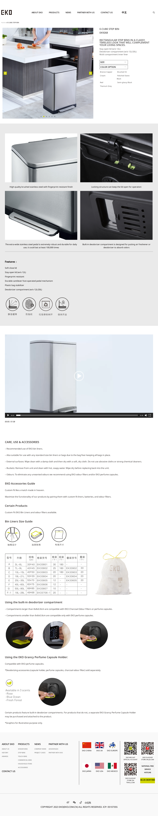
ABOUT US (5, 749)
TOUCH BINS (22, 756)
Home (3, 22)
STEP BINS (21, 753)
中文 (124, 12)
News (68, 12)
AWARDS (5, 756)
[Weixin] (74, 802)
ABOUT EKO (37, 12)
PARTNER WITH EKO (56, 753)
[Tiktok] (80, 802)
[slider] (77, 415)
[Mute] (146, 415)
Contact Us (107, 12)
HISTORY (5, 753)
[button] (5, 73)
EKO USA (99, 771)
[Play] (8, 415)
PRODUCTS (54, 12)
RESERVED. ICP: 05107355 (104, 806)
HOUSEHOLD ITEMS (25, 764)
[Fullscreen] (150, 415)
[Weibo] (68, 802)
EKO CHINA (86, 750)
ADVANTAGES (53, 749)
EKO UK (99, 750)
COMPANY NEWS (40, 749)
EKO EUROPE (112, 750)
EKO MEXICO (112, 771)
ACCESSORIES (23, 767)
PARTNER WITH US (86, 12)
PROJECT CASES (39, 753)
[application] (79, 376)
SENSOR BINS (23, 749)
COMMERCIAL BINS (25, 760)
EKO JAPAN (86, 771)
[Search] (154, 12)
